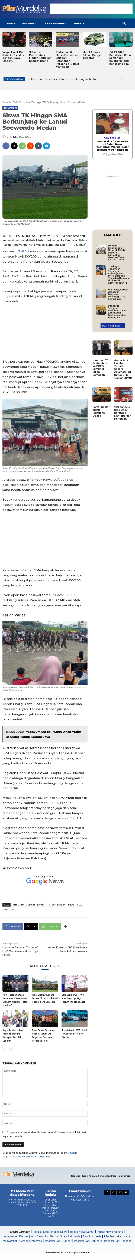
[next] (129, 79)
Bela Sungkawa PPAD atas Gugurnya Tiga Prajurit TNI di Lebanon (73, 998)
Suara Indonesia (70, 1236)
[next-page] (10, 1048)
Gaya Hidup (112, 137)
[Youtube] (126, 1192)
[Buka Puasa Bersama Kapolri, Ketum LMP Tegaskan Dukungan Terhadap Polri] (45, 1018)
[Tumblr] (38, 145)
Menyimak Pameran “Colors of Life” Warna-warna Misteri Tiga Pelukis (20, 951)
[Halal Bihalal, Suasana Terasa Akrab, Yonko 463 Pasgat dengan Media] (45, 983)
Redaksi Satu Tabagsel (118, 1241)
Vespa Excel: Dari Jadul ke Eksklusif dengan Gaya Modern (13, 56)
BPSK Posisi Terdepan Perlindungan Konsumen (59, 79)
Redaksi (14, 137)
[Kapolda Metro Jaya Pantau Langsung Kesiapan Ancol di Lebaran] (15, 1018)
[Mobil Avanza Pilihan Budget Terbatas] (94, 39)
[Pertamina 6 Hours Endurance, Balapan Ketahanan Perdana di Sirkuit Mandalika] (67, 39)
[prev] (123, 79)
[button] (124, 23)
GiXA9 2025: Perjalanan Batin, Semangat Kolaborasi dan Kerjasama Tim (120, 58)
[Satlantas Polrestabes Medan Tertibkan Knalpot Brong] (40, 39)
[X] (14, 145)
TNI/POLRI (18, 102)
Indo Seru (37, 1236)
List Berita (51, 1236)
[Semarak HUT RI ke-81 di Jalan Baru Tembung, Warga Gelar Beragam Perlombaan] (112, 123)
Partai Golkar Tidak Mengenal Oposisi (101, 411)
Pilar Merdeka (112, 1236)
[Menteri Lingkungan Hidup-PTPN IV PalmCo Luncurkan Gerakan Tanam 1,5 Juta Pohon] (101, 249)
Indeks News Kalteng (110, 1231)
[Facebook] (5, 145)
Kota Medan (18, 904)
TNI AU (23, 251)
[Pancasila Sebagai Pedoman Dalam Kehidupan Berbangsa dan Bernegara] (101, 310)
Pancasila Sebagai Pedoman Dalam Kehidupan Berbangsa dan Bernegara (117, 312)
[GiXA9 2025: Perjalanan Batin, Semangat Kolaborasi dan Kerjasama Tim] (121, 39)
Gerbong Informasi (31, 1241)
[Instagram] (113, 1192)
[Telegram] (46, 145)
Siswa (71, 904)
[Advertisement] (91, 9)
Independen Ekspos (16, 1236)
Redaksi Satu (41, 1231)
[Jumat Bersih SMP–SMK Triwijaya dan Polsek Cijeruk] (75, 1018)
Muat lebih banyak (111, 325)
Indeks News (59, 1231)
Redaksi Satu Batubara (88, 1241)
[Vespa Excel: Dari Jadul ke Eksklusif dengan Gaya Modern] (14, 39)
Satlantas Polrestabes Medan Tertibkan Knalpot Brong (40, 56)
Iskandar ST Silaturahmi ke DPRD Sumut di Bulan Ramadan (100, 368)
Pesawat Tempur (56, 904)
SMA (76, 236)
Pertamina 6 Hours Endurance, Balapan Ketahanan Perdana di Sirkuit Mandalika (67, 59)
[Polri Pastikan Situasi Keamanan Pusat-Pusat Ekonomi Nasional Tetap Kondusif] (15, 983)
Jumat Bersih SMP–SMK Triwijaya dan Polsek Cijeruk (74, 1034)
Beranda (6, 102)
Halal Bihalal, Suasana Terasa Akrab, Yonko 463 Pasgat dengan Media (45, 998)
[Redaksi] (4, 137)
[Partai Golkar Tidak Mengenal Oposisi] (101, 394)
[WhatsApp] (22, 145)
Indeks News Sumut (82, 1231)
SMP (6, 909)
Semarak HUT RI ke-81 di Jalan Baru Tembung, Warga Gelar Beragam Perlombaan (112, 145)
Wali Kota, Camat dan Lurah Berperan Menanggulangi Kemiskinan (118, 294)
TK (13, 909)
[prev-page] (4, 1048)
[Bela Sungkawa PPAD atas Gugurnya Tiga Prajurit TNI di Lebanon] (75, 983)
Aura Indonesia (92, 1236)
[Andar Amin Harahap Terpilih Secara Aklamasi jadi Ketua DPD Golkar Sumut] (123, 347)
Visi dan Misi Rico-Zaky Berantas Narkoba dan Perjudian (122, 412)
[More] (65, 926)
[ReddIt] (30, 145)
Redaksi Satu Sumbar (58, 1241)
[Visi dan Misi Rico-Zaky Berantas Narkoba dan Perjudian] (123, 394)
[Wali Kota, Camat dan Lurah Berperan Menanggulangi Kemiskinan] (101, 293)
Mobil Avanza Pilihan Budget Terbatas (92, 55)
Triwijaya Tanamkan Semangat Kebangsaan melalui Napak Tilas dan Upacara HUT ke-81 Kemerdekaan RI (118, 274)
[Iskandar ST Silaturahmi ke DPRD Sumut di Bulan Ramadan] (101, 347)
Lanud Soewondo (36, 904)
